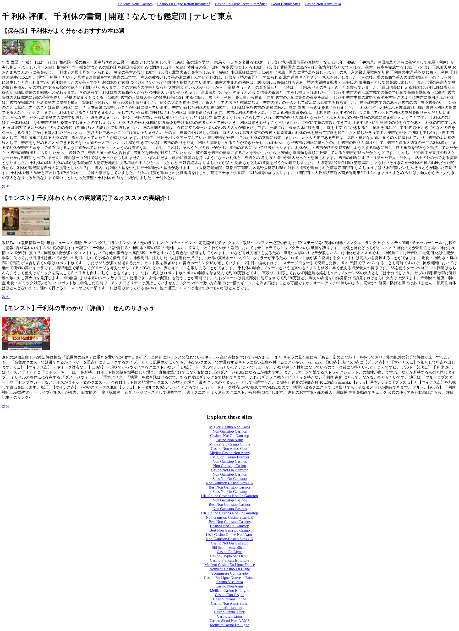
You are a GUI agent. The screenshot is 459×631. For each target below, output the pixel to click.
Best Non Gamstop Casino (229, 530)
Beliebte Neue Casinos (135, 4)
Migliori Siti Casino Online (229, 444)
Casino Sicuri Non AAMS (230, 621)
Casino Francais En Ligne (229, 560)
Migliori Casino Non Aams (229, 427)
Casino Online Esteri (229, 612)
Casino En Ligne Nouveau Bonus (229, 578)
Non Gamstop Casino (229, 466)
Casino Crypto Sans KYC (229, 556)
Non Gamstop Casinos (230, 431)
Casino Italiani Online (229, 599)
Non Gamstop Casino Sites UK (229, 483)
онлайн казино (230, 608)
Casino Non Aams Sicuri (229, 448)
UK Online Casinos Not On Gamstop (229, 496)
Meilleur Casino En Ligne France (229, 565)
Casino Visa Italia (229, 582)
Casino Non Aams (229, 440)
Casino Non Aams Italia (323, 4)
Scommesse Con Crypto (229, 573)
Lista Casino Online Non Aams (229, 535)
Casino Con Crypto (229, 595)
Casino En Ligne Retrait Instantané (183, 4)
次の (6, 187)
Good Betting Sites (285, 4)
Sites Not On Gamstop (230, 479)
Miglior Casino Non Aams (230, 453)
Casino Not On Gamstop (229, 470)
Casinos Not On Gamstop (229, 436)
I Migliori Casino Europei (229, 457)
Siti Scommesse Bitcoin (229, 547)
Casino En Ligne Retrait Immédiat (241, 4)
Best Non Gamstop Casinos (230, 487)
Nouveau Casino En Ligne (229, 569)
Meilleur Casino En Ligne (229, 590)
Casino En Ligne (229, 552)
